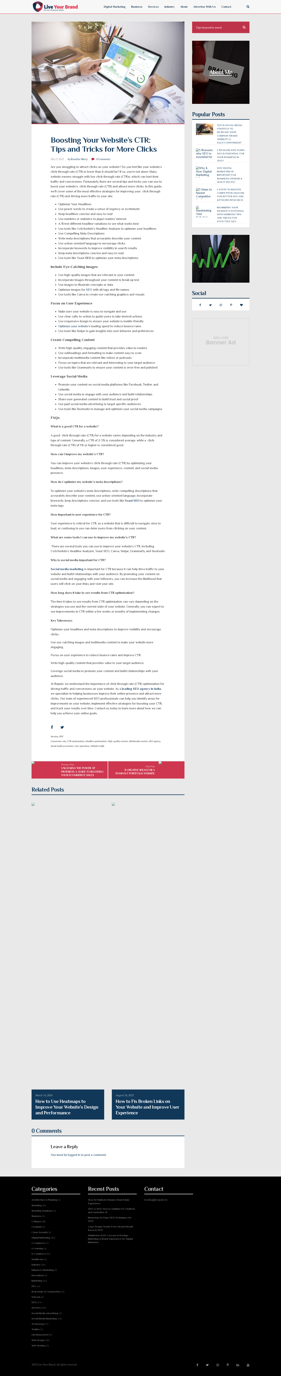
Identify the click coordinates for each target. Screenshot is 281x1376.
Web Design (38, 1340)
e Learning (37, 1248)
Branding (37, 1205)
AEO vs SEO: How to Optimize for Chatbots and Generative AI (111, 1210)
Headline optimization (96, 741)
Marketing (37, 1280)
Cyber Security (40, 1232)
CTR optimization (75, 741)
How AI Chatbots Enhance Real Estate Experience (109, 1201)
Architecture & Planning (44, 1199)
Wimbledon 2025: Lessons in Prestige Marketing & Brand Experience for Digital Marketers (110, 1239)
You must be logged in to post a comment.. (79, 1155)
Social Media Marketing (44, 1318)
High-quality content (118, 741)
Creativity (37, 1226)
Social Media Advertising (45, 1313)
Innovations (38, 1275)
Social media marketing (67, 569)
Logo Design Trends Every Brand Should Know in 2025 (110, 1228)
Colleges (36, 1221)
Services (54, 736)
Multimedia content (138, 741)
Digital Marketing (41, 1237)
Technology (38, 1323)
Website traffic (97, 746)
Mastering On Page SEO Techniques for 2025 (110, 1219)
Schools (36, 1296)
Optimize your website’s (74, 326)
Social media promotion (62, 746)
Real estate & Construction (46, 1291)
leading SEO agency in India (141, 689)
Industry (36, 1264)
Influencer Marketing (43, 1270)
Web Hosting (38, 1345)
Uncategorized (40, 1334)
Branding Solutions (42, 1210)
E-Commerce (39, 1253)
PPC (61, 736)
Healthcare (38, 1259)
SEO (89, 289)
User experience (82, 746)
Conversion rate (58, 741)
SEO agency (154, 741)
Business (36, 1216)
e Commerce (38, 1243)
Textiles (36, 1329)
